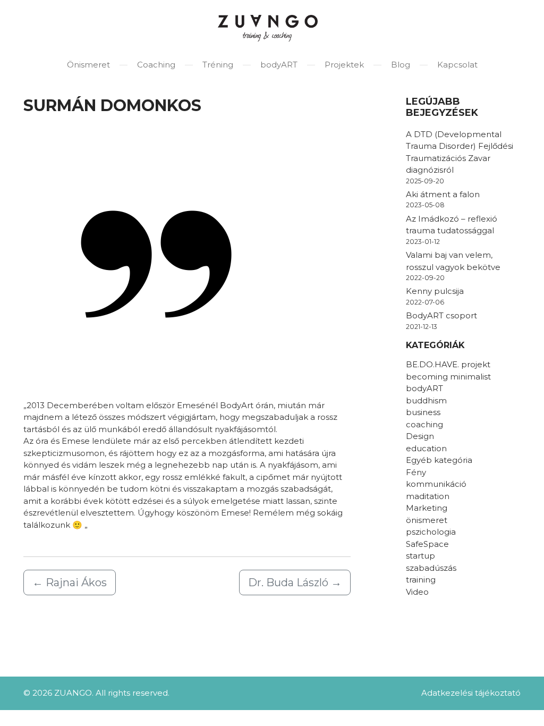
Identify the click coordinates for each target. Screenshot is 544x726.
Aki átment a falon (443, 194)
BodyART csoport (441, 315)
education (426, 448)
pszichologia (431, 532)
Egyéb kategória (439, 460)
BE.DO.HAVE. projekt (448, 364)
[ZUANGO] (268, 28)
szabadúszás (431, 568)
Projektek (344, 65)
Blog (400, 65)
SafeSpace (427, 544)
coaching (424, 424)
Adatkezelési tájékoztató (471, 693)
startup (420, 556)
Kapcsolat (457, 65)
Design (420, 436)
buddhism (426, 400)
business (423, 412)
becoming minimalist (448, 377)
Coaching (156, 65)
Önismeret (88, 65)
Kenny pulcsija (435, 291)
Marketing (426, 508)
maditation (427, 496)
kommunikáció (436, 484)
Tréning (217, 65)
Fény (416, 472)
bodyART (279, 65)
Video (417, 592)
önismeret (426, 520)
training (421, 580)
